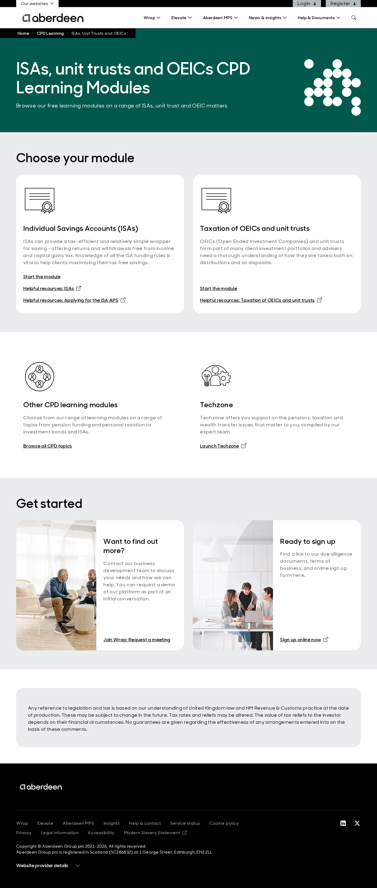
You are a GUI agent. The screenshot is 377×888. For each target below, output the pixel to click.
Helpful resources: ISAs (52, 288)
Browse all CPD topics (47, 446)
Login (304, 3)
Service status (185, 823)
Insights (112, 823)
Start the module (41, 277)
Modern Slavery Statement (155, 832)
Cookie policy (224, 823)
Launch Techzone (223, 446)
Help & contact (145, 823)
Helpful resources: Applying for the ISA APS (74, 300)
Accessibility (101, 832)
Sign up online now (304, 639)
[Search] (353, 17)
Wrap (22, 823)
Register (340, 3)
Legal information (60, 832)
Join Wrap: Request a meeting (136, 640)
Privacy (24, 832)
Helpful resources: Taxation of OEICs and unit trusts (261, 300)
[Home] (41, 786)
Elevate (45, 823)
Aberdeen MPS (78, 823)
